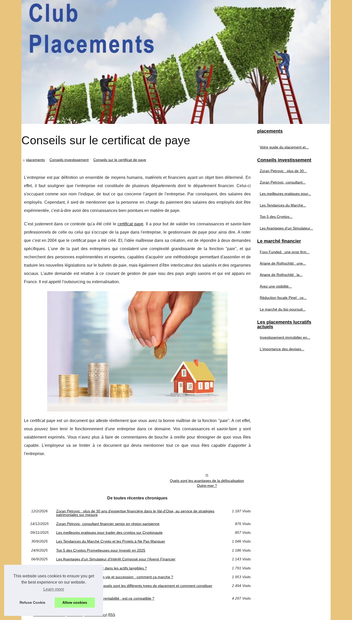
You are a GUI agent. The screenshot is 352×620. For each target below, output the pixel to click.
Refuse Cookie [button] (32, 602)
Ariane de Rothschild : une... (283, 263)
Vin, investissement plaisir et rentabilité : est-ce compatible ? (105, 598)
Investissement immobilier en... (285, 337)
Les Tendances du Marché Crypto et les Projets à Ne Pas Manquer (110, 541)
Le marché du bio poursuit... (283, 309)
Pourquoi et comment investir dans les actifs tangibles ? (101, 568)
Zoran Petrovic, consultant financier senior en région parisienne (108, 524)
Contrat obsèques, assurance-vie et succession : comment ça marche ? (114, 577)
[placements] (176, 62)
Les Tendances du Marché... (283, 205)
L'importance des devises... (282, 349)
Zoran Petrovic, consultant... (283, 182)
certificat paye (130, 224)
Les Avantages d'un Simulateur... (286, 228)
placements (35, 160)
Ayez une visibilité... (276, 286)
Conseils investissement (69, 160)
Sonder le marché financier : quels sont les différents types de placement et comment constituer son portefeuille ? (134, 587)
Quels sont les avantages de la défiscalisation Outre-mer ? (207, 483)
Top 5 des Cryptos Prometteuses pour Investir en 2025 (100, 550)
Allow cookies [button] (74, 602)
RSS (111, 615)
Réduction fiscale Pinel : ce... (283, 298)
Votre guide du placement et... (284, 147)
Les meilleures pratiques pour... (285, 194)
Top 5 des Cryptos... (276, 216)
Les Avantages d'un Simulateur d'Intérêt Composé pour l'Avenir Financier (115, 559)
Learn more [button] (53, 589)
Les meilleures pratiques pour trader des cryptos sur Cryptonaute (109, 532)
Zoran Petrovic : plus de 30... (283, 171)
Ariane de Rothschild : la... (281, 275)
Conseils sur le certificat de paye (119, 160)
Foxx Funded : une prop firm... (284, 252)
